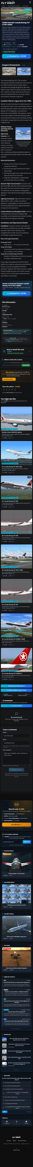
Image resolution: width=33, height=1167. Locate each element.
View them (26, 365)
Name (5, 732)
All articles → (17, 1069)
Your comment (7, 750)
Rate (14, 42)
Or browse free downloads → (16, 828)
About (14, 1140)
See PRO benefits (8, 379)
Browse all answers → (17, 1028)
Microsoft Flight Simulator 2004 (14, 6)
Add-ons (3, 6)
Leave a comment (17, 706)
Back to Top (16, 1150)
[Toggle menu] (30, 2)
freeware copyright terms (12, 339)
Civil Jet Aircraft (25, 6)
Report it (10, 341)
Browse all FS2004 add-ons (17, 686)
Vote (5, 1111)
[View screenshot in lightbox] (29, 17)
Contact (9, 1140)
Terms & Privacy (22, 1140)
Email (5, 739)
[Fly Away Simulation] (14, 2)
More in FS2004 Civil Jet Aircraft (17, 690)
